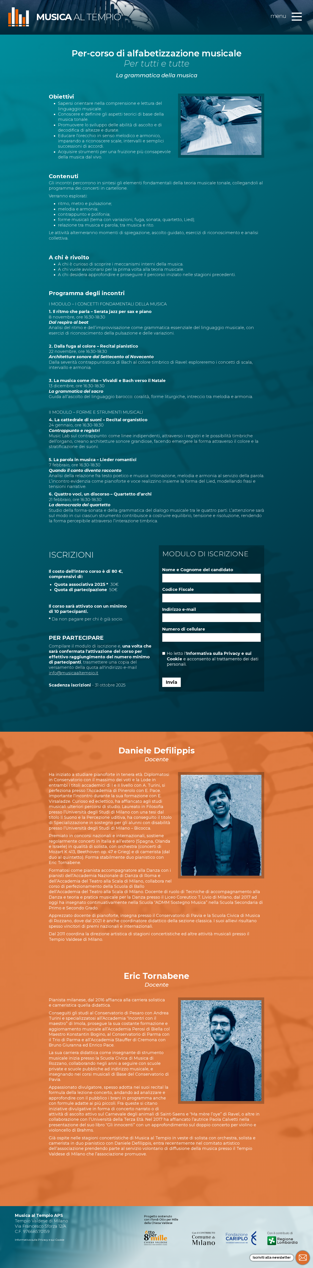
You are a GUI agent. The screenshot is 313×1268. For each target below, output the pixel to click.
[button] (297, 17)
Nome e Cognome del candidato (197, 569)
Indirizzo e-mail (179, 609)
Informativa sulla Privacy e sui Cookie (39, 1239)
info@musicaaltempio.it (73, 673)
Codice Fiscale (178, 589)
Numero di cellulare (183, 629)
